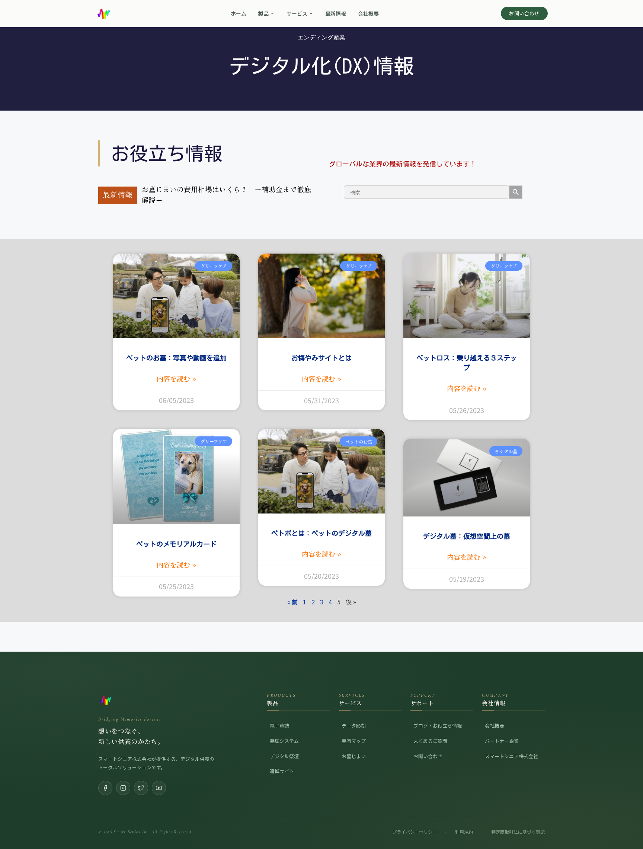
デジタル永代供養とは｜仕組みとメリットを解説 (256, 189)
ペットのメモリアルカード (176, 535)
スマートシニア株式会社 (511, 747)
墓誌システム (284, 731)
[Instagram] (123, 779)
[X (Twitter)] (141, 779)
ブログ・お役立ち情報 (437, 716)
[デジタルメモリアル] (167, 691)
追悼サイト (282, 762)
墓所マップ (354, 731)
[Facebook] (105, 779)
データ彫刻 (354, 716)
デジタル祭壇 (284, 747)
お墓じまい (354, 747)
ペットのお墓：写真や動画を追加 (176, 349)
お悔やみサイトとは (321, 349)
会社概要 (368, 13)
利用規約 (464, 823)
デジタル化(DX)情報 (321, 66)
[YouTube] (159, 779)
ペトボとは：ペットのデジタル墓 (321, 524)
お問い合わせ (524, 13)
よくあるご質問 (430, 731)
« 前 (292, 592)
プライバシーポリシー (414, 823)
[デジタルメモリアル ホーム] (103, 13)
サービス (297, 13)
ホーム (238, 13)
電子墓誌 (279, 716)
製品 (263, 13)
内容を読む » (176, 370)
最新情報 (335, 13)
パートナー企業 (502, 731)
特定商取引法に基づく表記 (518, 823)
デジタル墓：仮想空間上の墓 (466, 527)
